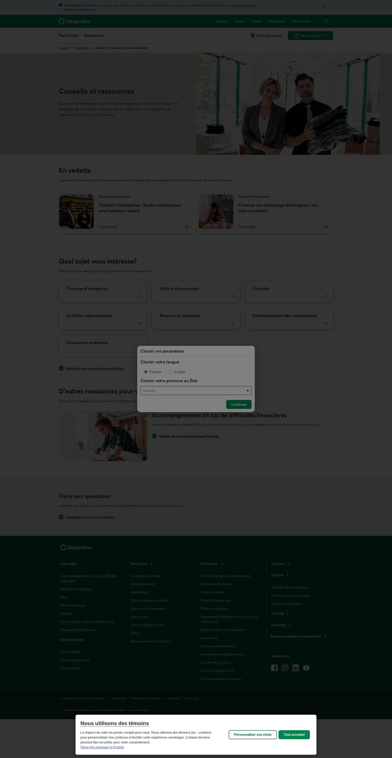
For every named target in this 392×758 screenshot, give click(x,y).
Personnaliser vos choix (253, 734)
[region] (196, 735)
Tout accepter (294, 734)
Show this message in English (102, 747)
